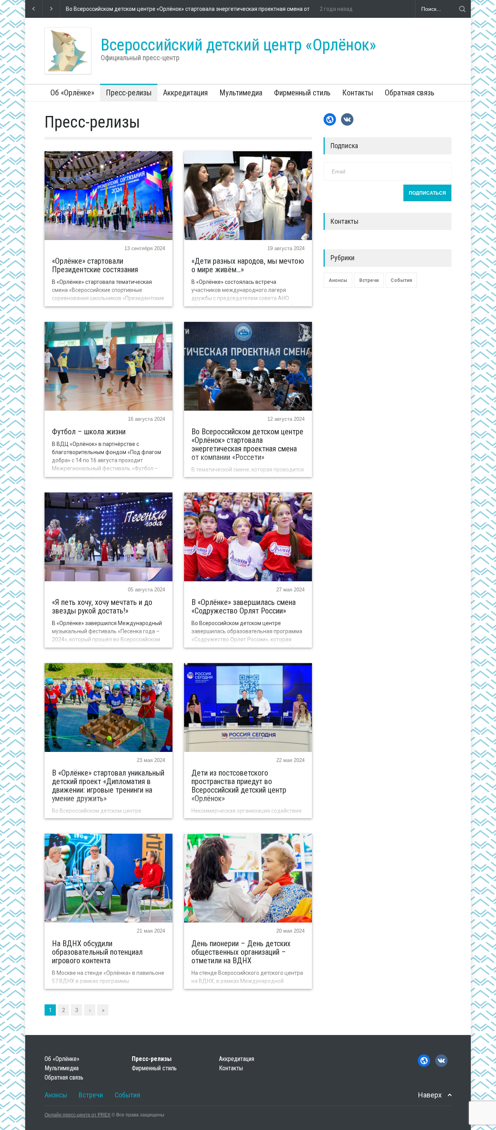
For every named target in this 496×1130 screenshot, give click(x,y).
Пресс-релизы (129, 92)
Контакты (357, 92)
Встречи (369, 280)
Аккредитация (185, 92)
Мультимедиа (240, 92)
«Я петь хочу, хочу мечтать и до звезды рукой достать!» (137, 9)
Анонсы (338, 280)
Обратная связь (409, 92)
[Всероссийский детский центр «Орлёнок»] (68, 51)
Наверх (430, 1095)
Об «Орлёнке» (72, 92)
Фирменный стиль (302, 92)
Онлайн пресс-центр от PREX (77, 1115)
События (401, 280)
